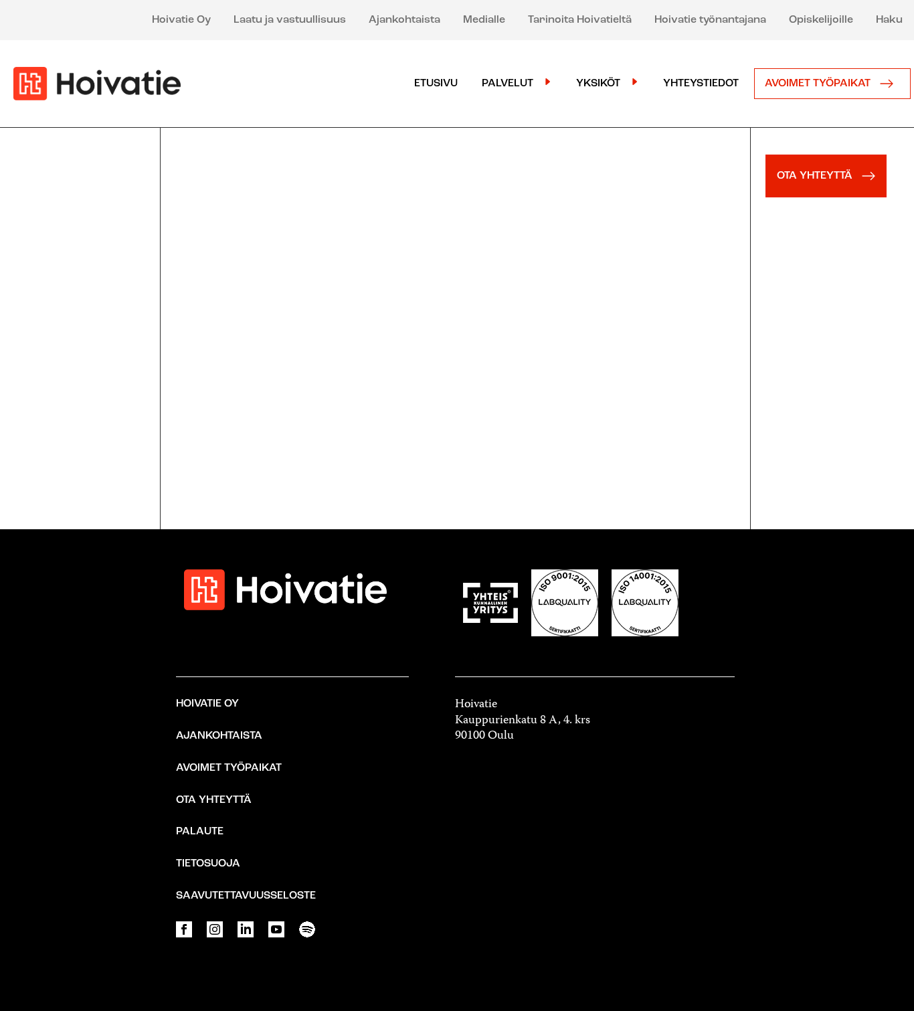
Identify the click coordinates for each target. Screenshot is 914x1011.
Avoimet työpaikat (819, 83)
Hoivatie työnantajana (710, 20)
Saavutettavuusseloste (246, 896)
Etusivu (436, 83)
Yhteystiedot (701, 83)
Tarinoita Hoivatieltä (580, 20)
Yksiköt (598, 83)
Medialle (484, 20)
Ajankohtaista (404, 20)
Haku (889, 20)
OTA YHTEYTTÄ (816, 176)
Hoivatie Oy (181, 20)
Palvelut (507, 83)
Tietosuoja (208, 863)
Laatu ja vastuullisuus (290, 20)
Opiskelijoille (821, 20)
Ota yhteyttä (214, 800)
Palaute (199, 831)
